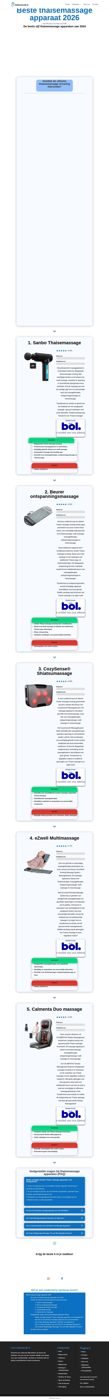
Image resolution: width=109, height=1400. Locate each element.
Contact (95, 4)
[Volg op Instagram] (48, 1278)
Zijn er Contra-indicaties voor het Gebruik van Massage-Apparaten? (58, 1324)
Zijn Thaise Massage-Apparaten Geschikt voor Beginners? (54, 1322)
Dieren (60, 1361)
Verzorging (62, 1387)
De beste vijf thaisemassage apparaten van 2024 (47, 1297)
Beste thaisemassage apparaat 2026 (38, 1295)
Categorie (75, 4)
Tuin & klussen (63, 1383)
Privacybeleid (86, 1371)
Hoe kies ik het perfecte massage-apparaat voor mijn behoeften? (57, 1319)
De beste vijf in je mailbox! (39, 1329)
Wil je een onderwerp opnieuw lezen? (54, 1290)
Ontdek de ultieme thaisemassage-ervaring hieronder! (49, 1300)
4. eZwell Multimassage (43, 1309)
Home (67, 4)
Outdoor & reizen (64, 1377)
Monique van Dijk (52, 23)
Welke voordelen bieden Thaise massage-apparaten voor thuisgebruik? (59, 1317)
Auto (60, 1351)
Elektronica (62, 1364)
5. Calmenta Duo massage (44, 1312)
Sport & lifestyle (64, 1380)
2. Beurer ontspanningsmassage (46, 1305)
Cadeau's (61, 1358)
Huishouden (62, 1373)
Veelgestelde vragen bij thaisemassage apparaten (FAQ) (50, 1314)
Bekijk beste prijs (71, 422)
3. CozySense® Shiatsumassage (46, 1307)
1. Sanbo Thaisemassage (43, 1302)
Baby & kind (62, 1354)
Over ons (86, 4)
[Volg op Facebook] (62, 1278)
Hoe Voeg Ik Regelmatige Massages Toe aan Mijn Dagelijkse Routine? (58, 1327)
